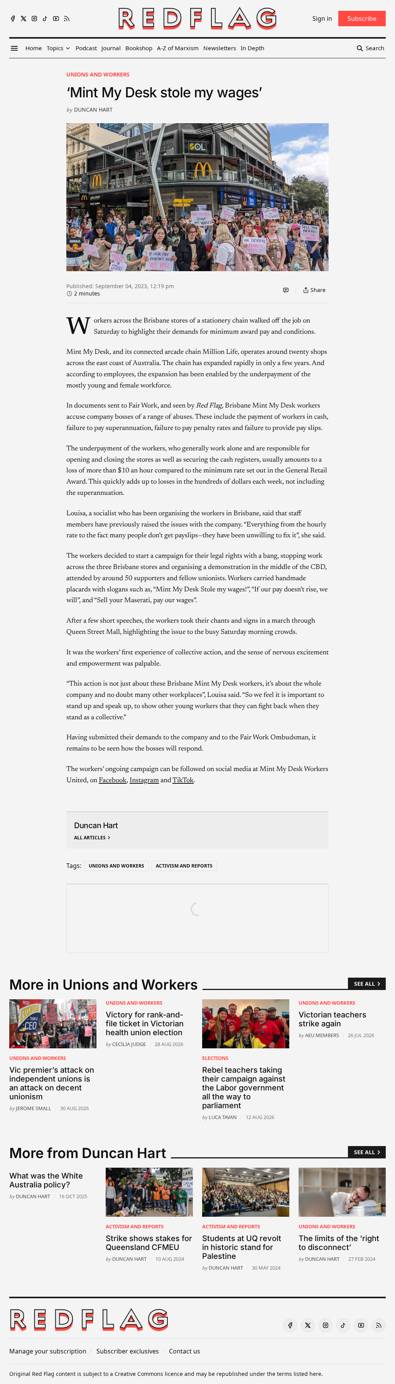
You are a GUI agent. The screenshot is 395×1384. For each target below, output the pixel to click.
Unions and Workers (98, 74)
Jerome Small (33, 1108)
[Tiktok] (45, 18)
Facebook (113, 780)
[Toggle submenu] (68, 48)
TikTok (183, 780)
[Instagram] (34, 18)
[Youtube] (55, 18)
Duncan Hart (93, 109)
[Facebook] (12, 18)
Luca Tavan (223, 1117)
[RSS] (66, 18)
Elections (215, 1058)
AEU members (322, 1035)
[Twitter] (23, 18)
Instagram (144, 780)
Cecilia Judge (129, 1044)
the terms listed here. (295, 1373)
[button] (55, 48)
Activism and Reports (184, 866)
